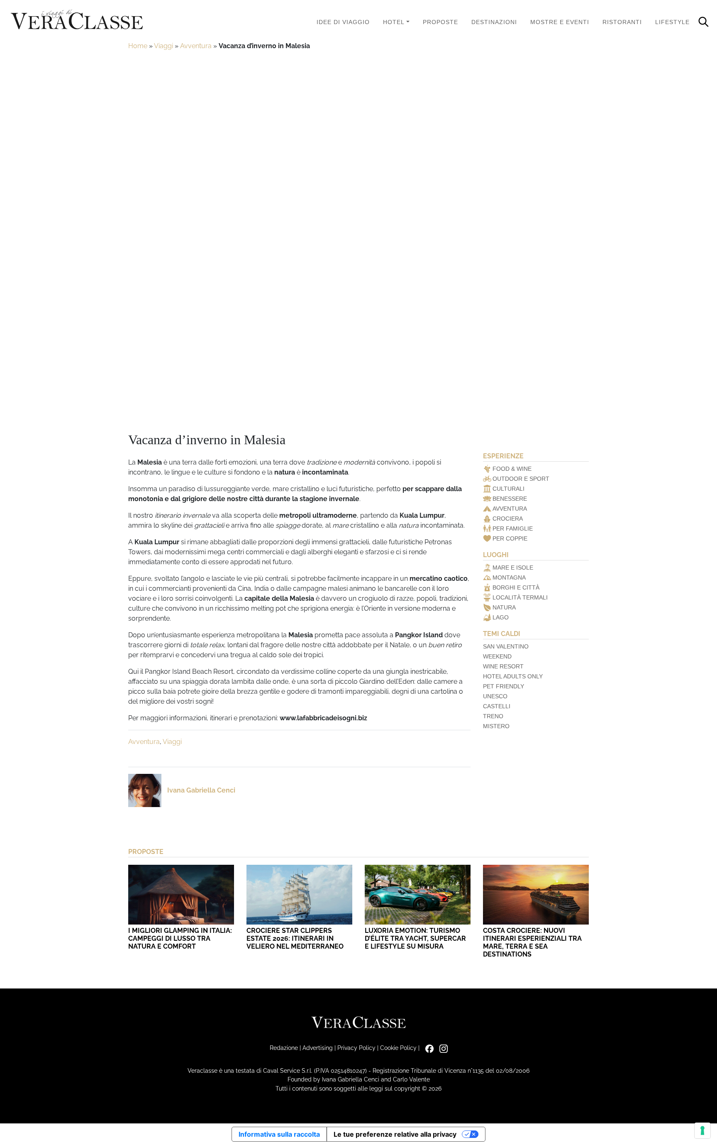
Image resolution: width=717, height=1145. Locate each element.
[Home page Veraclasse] (76, 20)
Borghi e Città (516, 587)
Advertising (317, 1047)
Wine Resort (503, 666)
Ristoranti (622, 22)
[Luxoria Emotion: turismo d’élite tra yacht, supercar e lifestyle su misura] (418, 894)
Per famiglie (513, 528)
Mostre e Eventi (559, 22)
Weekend (497, 656)
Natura (504, 607)
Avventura (196, 46)
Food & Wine (512, 468)
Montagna (509, 577)
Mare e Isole (513, 567)
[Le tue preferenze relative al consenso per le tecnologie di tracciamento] (702, 1130)
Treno (493, 716)
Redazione (284, 1047)
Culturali (508, 488)
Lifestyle (672, 22)
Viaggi (163, 46)
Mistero (496, 726)
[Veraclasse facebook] (427, 1047)
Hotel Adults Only (513, 676)
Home (137, 46)
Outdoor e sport (521, 478)
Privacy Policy (356, 1047)
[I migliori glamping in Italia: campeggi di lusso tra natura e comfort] (181, 894)
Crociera (508, 518)
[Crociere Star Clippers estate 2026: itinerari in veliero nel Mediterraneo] (299, 894)
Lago (501, 617)
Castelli (496, 706)
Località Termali (520, 597)
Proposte (440, 22)
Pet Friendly (503, 686)
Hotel (394, 22)
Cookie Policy (398, 1047)
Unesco (495, 696)
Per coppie (510, 538)
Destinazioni (494, 22)
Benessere (510, 498)
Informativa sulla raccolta (279, 1134)
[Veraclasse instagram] (441, 1047)
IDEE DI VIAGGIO (343, 22)
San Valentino (506, 646)
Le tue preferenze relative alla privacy (395, 1134)
